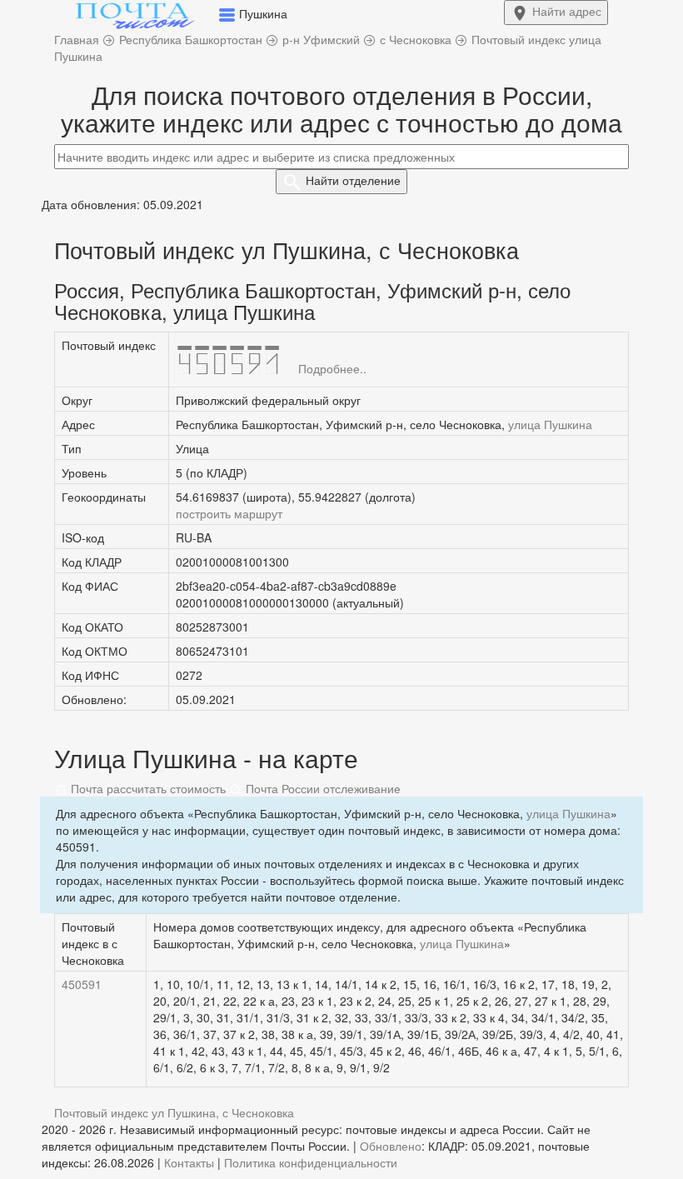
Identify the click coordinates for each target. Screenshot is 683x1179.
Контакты (189, 1162)
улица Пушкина (550, 424)
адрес (566, 10)
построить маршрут (229, 513)
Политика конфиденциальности (310, 1162)
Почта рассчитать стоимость (146, 788)
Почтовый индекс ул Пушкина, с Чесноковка (174, 1112)
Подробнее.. (332, 368)
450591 (82, 984)
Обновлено (390, 1145)
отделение (353, 180)
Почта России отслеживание (321, 788)
